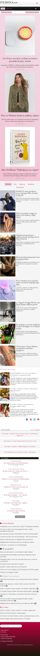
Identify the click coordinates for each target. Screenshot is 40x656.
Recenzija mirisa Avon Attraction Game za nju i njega (20, 452)
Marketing (4, 635)
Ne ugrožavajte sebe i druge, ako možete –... (16, 471)
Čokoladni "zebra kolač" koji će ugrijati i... (16, 503)
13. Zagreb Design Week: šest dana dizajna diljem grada (18, 591)
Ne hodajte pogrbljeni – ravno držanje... (16, 495)
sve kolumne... (20, 516)
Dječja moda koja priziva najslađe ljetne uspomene (16, 539)
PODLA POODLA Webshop (32, 12)
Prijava (2, 8)
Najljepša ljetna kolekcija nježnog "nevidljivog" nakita (17, 542)
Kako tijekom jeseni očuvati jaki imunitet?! (16, 463)
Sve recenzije (34, 430)
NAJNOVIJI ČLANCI (6, 12)
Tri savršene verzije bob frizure (16, 511)
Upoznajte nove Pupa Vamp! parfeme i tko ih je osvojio (20, 441)
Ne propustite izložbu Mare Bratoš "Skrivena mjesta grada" (19, 534)
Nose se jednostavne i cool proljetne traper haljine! (16, 552)
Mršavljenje (20, 187)
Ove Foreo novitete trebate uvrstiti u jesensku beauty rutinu (19, 616)
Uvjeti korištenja (6, 638)
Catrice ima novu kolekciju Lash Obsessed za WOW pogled (19, 569)
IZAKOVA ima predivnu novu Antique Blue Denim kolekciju (19, 579)
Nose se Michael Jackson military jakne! (13, 613)
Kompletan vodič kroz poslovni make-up (16, 487)
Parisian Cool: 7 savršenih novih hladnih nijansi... (16, 479)
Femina (8, 184)
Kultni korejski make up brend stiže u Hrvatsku (15, 619)
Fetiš (15, 184)
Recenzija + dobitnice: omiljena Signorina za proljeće (20, 446)
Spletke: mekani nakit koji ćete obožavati (13, 567)
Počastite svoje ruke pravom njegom (12, 564)
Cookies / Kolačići (6, 641)
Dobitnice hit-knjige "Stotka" (9, 572)
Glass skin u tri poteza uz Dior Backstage (13, 545)
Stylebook (31, 184)
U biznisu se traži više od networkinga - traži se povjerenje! (18, 537)
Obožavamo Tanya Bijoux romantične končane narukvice (18, 594)
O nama (3, 632)
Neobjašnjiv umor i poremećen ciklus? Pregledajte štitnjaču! (19, 526)
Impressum (4, 630)
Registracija (9, 8)
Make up (22, 184)
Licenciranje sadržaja (7, 636)
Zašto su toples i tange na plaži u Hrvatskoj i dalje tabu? (18, 588)
